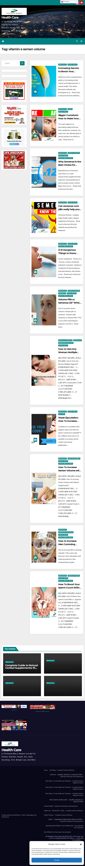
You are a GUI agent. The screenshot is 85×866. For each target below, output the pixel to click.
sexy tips (61, 414)
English (66, 1)
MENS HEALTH (62, 64)
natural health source (42, 711)
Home (46, 770)
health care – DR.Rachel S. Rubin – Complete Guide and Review (63, 810)
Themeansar (5, 817)
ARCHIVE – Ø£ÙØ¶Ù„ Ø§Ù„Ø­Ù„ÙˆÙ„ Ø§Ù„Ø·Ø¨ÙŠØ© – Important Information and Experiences (66, 775)
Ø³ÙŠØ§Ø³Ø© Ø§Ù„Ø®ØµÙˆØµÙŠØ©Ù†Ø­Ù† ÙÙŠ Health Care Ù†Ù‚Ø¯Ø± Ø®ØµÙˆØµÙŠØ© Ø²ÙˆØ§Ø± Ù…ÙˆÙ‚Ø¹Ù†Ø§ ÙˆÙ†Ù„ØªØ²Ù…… (64, 838)
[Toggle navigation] (81, 41)
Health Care (10, 17)
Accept (56, 860)
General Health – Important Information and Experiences (61, 806)
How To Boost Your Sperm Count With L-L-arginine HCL (69, 587)
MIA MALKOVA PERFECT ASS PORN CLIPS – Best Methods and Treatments (64, 826)
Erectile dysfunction (65, 340)
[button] (81, 844)
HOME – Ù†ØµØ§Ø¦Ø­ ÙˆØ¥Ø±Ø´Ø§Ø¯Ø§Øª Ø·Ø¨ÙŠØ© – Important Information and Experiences (65, 820)
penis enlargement (74, 458)
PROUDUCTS (62, 293)
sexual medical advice (65, 158)
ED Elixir (14, 710)
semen (70, 109)
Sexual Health (72, 64)
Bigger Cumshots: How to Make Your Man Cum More (68, 118)
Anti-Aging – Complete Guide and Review (61, 770)
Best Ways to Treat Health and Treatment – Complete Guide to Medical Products (64, 782)
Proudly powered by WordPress (11, 815)
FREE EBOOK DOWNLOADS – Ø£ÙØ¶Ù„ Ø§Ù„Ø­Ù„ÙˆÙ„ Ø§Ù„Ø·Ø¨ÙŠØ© (66, 800)
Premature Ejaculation (66, 342)
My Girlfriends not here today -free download (57, 832)
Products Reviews (73, 152)
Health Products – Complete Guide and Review (58, 815)
